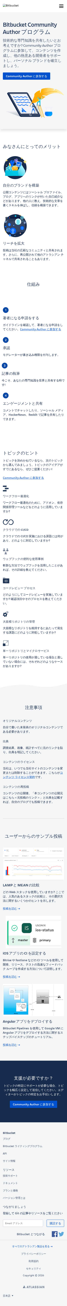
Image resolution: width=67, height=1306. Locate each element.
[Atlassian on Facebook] (55, 1234)
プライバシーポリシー (33, 1253)
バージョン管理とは (14, 1197)
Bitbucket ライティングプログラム (22, 1146)
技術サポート (10, 1175)
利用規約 (34, 1261)
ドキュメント (10, 1183)
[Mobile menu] (61, 6)
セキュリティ (33, 1268)
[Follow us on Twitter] (61, 1234)
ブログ (6, 1138)
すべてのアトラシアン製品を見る (31, 1246)
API (5, 1153)
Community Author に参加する (26, 76)
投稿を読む (10, 908)
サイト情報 (9, 1160)
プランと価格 (10, 1190)
